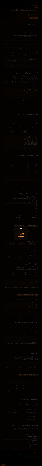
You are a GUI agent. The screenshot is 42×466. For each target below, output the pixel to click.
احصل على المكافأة (21, 236)
